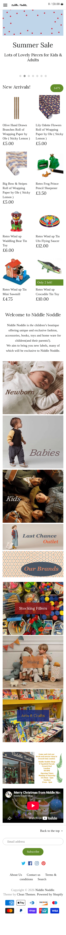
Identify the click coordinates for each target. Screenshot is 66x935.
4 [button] (33, 76)
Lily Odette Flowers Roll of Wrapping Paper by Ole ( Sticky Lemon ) (49, 131)
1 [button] (20, 76)
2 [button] (24, 76)
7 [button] (46, 76)
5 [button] (37, 76)
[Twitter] (23, 863)
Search (42, 879)
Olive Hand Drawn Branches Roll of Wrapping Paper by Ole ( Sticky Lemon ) (16, 131)
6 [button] (41, 76)
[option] (33, 40)
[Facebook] (30, 863)
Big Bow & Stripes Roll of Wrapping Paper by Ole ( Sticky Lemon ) (16, 190)
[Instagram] (37, 863)
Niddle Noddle (44, 890)
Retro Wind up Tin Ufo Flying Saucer (48, 238)
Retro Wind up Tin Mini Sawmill (15, 292)
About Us (16, 875)
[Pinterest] (44, 863)
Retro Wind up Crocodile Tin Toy (47, 292)
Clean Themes (26, 894)
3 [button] (29, 76)
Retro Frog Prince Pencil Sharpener (47, 186)
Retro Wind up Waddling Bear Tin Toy (15, 241)
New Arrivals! (16, 87)
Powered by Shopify (50, 894)
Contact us (33, 875)
